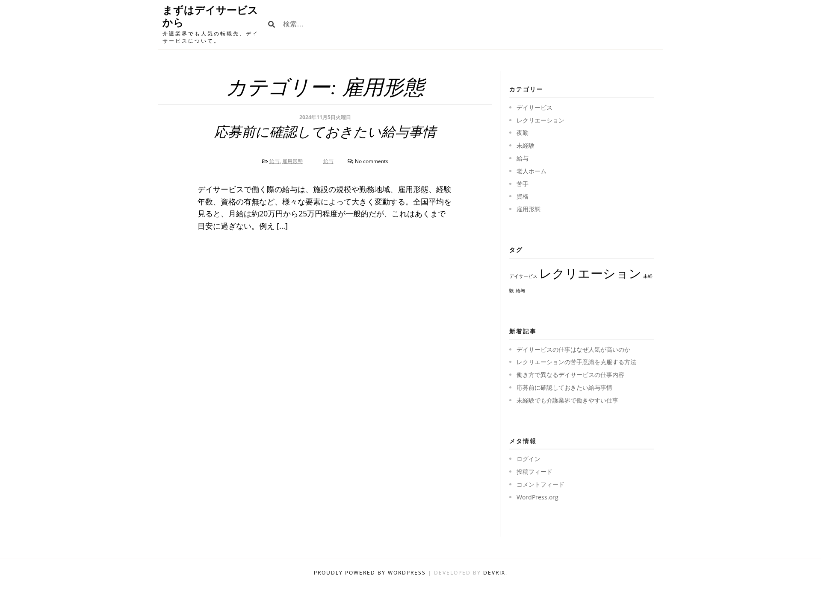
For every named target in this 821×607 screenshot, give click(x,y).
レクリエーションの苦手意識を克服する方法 (576, 362)
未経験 (526, 145)
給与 (274, 161)
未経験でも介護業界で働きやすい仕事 (567, 400)
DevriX (494, 572)
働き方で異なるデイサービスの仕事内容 (570, 375)
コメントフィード (540, 484)
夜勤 (523, 132)
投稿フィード (534, 471)
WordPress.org (537, 497)
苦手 (523, 184)
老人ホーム (531, 171)
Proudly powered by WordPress (371, 572)
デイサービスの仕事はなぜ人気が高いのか (573, 349)
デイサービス (534, 107)
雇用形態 (292, 161)
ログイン (528, 459)
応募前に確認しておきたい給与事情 (325, 132)
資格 (523, 196)
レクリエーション (540, 120)
